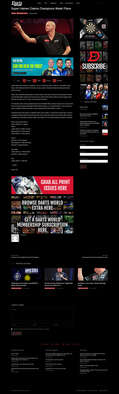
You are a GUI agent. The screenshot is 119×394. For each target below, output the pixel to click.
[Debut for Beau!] (105, 108)
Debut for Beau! (84, 107)
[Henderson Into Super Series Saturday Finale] (93, 274)
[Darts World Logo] (20, 3)
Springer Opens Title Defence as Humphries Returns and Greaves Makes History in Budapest (90, 123)
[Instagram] (103, 3)
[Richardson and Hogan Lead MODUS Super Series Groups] (105, 116)
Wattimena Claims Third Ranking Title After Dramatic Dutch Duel (25, 369)
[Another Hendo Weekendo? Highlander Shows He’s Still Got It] (60, 274)
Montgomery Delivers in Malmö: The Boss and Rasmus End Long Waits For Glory (93, 370)
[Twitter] (106, 3)
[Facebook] (99, 3)
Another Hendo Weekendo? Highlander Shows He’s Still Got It (59, 284)
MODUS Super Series (22, 13)
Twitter (78, 344)
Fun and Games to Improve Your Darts (54, 359)
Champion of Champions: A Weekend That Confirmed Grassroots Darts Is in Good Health (89, 132)
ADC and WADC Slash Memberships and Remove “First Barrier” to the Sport (92, 360)
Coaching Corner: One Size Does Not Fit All (56, 368)
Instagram (57, 344)
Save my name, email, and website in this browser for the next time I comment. (31, 329)
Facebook (46, 344)
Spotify (68, 344)
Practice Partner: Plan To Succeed (53, 364)
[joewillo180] (15, 238)
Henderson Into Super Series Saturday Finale (92, 284)
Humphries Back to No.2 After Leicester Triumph (22, 364)
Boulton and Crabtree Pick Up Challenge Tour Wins (95, 257)
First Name (83, 145)
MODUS (13, 13)
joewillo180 (23, 235)
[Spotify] (63, 344)
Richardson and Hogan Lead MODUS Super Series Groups (89, 115)
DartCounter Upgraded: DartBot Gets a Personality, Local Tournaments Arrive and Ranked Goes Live (59, 354)
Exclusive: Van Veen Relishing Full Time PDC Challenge (25, 257)
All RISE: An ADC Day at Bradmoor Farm (89, 365)
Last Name (83, 152)
